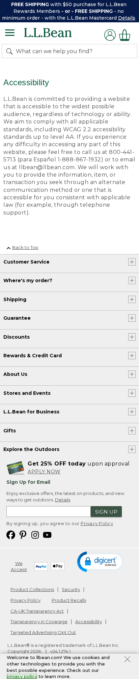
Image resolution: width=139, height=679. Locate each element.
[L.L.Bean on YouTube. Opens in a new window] (47, 534)
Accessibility (88, 621)
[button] (101, 561)
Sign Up (106, 511)
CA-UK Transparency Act (37, 611)
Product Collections (32, 589)
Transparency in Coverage (38, 621)
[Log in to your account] (110, 35)
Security (71, 589)
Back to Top (25, 247)
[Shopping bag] (126, 35)
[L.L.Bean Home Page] (57, 35)
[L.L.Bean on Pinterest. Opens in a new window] (23, 534)
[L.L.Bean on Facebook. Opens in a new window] (10, 534)
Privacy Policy (97, 523)
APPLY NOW (44, 472)
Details (126, 18)
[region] (69, 11)
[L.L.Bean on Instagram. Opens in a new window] (35, 534)
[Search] (11, 51)
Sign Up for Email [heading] (28, 482)
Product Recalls (69, 600)
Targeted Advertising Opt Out (43, 632)
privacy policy (22, 676)
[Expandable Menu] (10, 33)
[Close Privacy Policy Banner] (127, 660)
